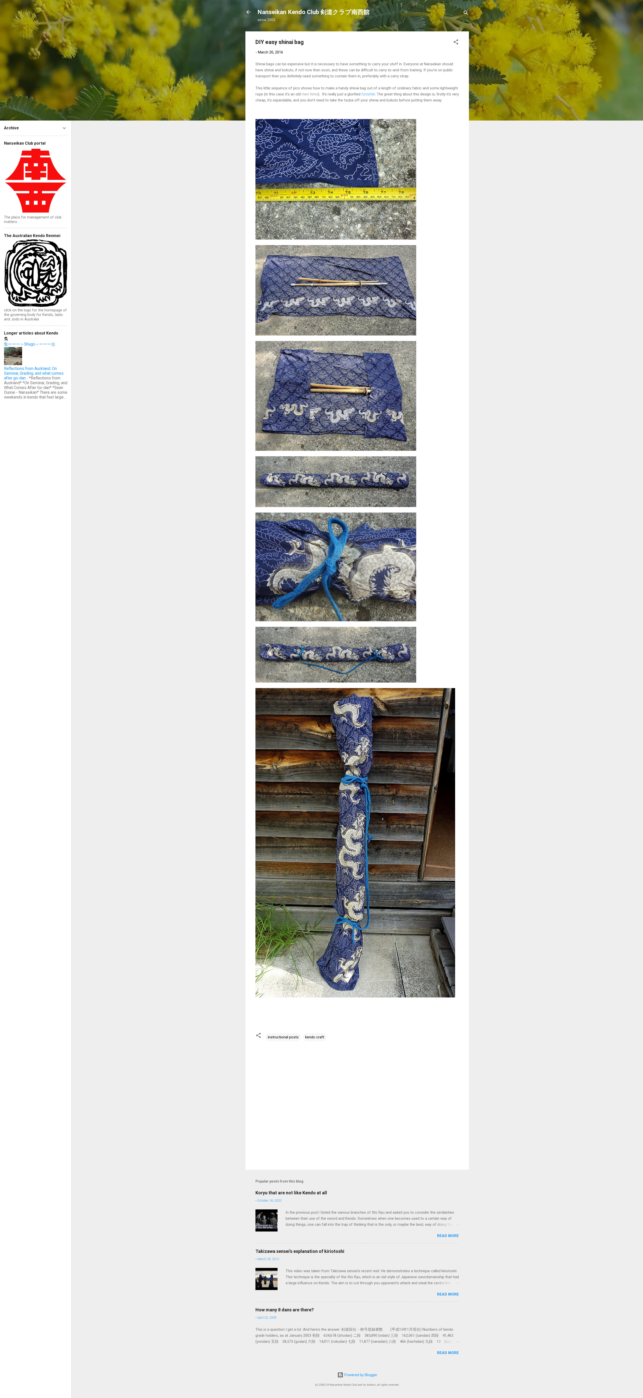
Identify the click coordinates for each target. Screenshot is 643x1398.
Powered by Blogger (360, 1375)
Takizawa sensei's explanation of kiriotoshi (299, 1251)
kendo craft (314, 1037)
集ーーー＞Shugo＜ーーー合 (29, 344)
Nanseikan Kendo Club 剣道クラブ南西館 (313, 12)
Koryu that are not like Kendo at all (291, 1192)
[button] (456, 43)
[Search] (466, 13)
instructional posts (283, 1037)
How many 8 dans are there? (284, 1309)
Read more (448, 1236)
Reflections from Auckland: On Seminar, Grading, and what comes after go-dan (34, 373)
